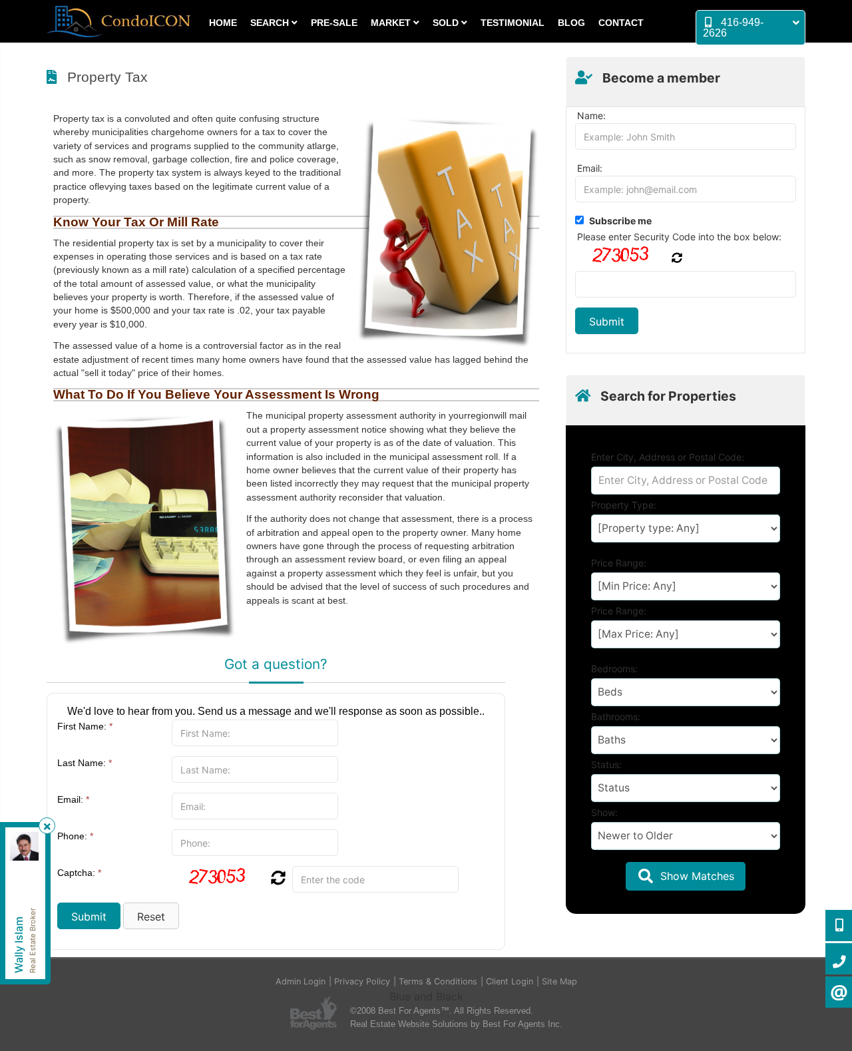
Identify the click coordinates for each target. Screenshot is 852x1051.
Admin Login (300, 981)
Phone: (75, 836)
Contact (621, 23)
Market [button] (392, 23)
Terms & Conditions (438, 981)
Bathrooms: (615, 716)
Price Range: (618, 562)
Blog (571, 23)
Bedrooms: (614, 668)
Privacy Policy (362, 981)
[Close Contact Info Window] (47, 826)
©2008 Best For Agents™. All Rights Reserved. (441, 1011)
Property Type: (623, 505)
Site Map (559, 981)
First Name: (84, 726)
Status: (606, 764)
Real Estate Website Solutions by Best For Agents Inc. (456, 1024)
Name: (591, 115)
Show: (604, 812)
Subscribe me (620, 220)
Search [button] (271, 23)
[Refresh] (277, 879)
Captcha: (79, 872)
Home (223, 23)
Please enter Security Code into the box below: (679, 236)
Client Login (509, 981)
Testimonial (512, 23)
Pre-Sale (334, 23)
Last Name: (84, 762)
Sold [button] (447, 23)
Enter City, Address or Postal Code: (667, 457)
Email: (73, 799)
